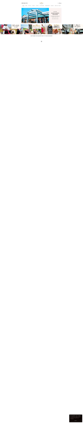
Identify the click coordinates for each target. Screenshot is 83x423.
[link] (41, 3)
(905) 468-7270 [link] (25, 3)
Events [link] (37, 5)
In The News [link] (42, 5)
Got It (76, 420)
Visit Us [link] (29, 5)
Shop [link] (26, 5)
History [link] (52, 5)
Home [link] (23, 5)
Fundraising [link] (47, 5)
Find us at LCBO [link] (58, 5)
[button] (59, 3)
